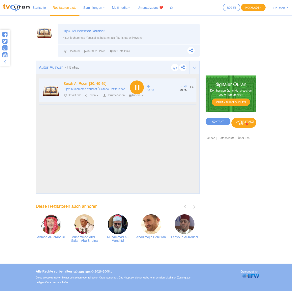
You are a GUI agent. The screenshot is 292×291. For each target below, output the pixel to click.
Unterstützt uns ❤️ (150, 7)
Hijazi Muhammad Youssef (80, 89)
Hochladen (253, 7)
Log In (231, 7)
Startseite (39, 7)
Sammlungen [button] (92, 7)
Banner (210, 138)
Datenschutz (226, 138)
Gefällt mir (74, 95)
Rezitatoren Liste (64, 7)
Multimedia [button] (120, 7)
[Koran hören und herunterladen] (16, 7)
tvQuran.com (82, 271)
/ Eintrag (59, 67)
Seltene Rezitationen (112, 89)
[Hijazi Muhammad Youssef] (51, 90)
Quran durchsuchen (231, 102)
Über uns (243, 138)
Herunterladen (115, 95)
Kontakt (218, 121)
